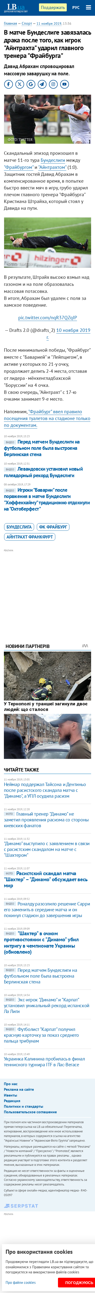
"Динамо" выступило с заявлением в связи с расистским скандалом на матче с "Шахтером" (47, 849)
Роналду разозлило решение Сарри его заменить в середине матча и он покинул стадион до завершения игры (47, 910)
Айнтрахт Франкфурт (30, 537)
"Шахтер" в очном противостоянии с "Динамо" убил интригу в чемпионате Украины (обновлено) (41, 942)
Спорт (27, 23)
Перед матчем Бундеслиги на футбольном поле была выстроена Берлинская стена (42, 448)
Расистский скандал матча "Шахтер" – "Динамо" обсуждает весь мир (45, 879)
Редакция (12, 1100)
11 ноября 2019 (49, 23)
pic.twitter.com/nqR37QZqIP (47, 317)
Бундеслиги (53, 160)
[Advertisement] (47, 589)
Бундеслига (19, 527)
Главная (10, 23)
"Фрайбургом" (18, 167)
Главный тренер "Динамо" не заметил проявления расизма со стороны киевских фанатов (46, 820)
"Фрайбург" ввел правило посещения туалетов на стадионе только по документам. (47, 418)
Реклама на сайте (19, 1089)
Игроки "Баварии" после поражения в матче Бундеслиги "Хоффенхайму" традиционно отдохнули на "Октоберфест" (47, 499)
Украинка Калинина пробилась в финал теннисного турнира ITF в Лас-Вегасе (44, 1062)
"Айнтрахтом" (52, 167)
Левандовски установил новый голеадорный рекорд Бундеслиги (43, 472)
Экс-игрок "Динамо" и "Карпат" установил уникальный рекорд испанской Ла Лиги (46, 1005)
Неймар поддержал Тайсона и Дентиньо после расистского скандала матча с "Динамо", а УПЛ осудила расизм (45, 790)
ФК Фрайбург (53, 527)
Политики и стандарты (23, 1106)
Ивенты (10, 1095)
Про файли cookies (21, 1282)
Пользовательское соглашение (30, 1111)
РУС (76, 7)
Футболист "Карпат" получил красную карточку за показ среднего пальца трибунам (41, 1035)
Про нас (11, 1083)
